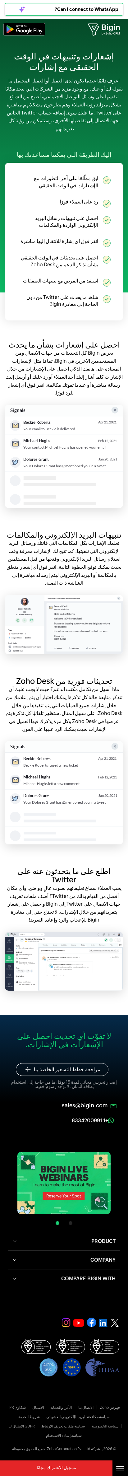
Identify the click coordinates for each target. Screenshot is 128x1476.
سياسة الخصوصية (104, 1426)
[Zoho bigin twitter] (115, 1323)
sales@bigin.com (85, 1105)
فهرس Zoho (110, 1407)
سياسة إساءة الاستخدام (64, 1435)
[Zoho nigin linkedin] (103, 1323)
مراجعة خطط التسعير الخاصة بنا (67, 1069)
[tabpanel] (64, 1184)
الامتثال (38, 1407)
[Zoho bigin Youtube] (91, 1322)
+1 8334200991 (90, 1120)
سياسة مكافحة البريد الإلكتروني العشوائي (78, 1417)
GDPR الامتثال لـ (22, 1426)
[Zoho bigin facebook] (78, 1323)
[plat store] (24, 29)
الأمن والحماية (61, 1407)
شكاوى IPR (17, 1407)
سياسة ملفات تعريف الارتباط (63, 1426)
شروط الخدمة (29, 1417)
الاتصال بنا (86, 1407)
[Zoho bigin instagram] (66, 1322)
